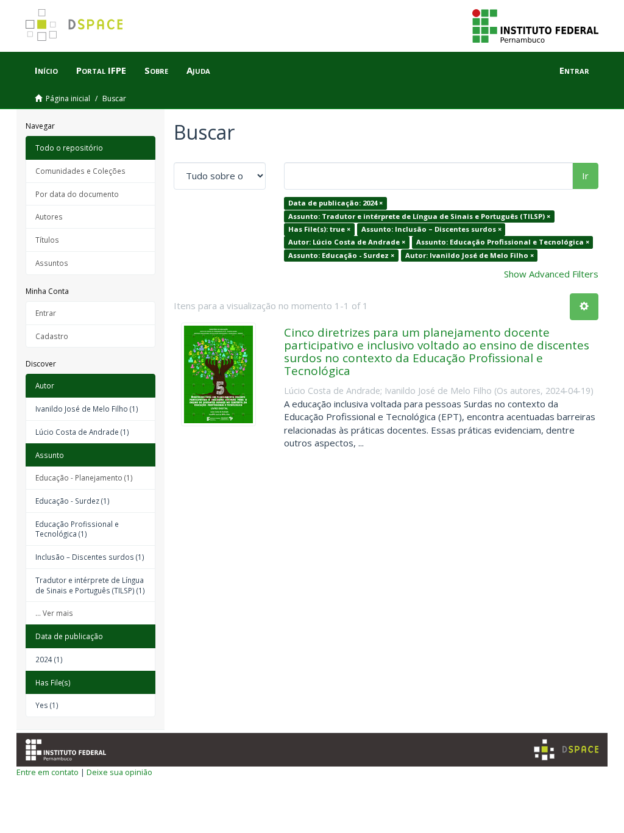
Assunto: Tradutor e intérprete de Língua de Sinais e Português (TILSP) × (419, 216)
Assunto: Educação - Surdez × (341, 255)
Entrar (45, 313)
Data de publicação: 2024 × (335, 202)
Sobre (156, 70)
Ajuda (198, 70)
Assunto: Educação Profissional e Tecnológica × (502, 242)
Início (46, 70)
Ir (585, 176)
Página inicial (68, 98)
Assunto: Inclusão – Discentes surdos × (431, 229)
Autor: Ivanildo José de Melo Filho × (469, 255)
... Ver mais (54, 613)
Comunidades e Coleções (80, 171)
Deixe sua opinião (119, 772)
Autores (49, 216)
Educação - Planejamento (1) (84, 477)
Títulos (47, 240)
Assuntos (51, 263)
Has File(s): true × (319, 229)
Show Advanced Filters (551, 274)
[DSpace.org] (566, 749)
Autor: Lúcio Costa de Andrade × (346, 242)
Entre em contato (47, 772)
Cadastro (51, 336)
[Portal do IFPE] (535, 25)
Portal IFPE (101, 70)
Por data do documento (77, 194)
